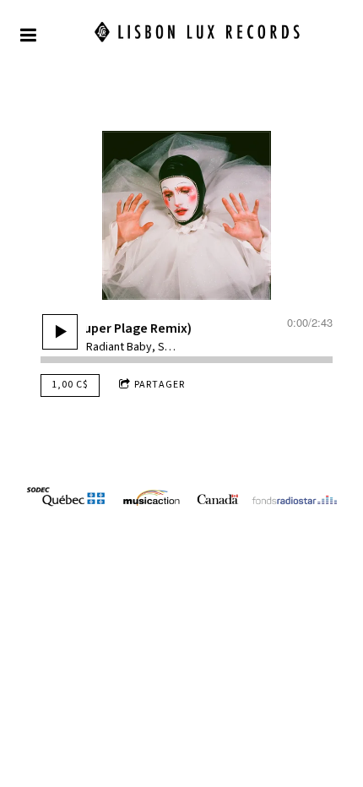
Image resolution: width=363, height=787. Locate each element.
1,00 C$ (70, 384)
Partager (159, 384)
